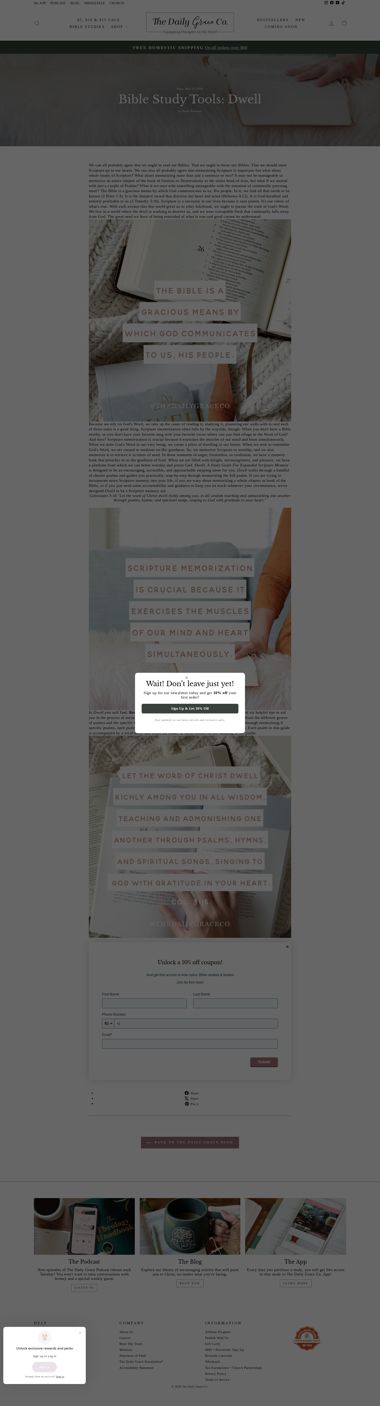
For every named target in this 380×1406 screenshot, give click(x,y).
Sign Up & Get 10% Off (190, 708)
